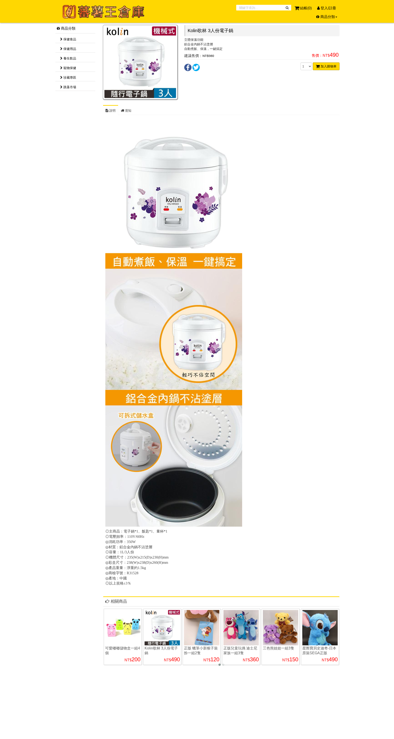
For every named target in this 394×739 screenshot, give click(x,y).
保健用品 (69, 49)
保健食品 (69, 39)
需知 (127, 110)
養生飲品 (69, 58)
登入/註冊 (328, 8)
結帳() (306, 8)
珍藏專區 (69, 77)
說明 (112, 110)
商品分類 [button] (327, 17)
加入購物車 (328, 66)
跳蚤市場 (69, 87)
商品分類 (67, 28)
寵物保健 (69, 68)
